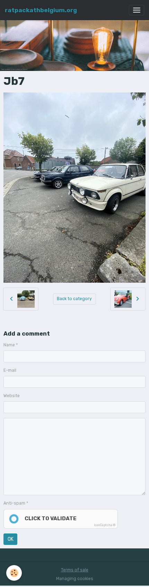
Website (11, 395)
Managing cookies (74, 578)
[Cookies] (14, 573)
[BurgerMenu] (136, 10)
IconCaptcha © (104, 525)
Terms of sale (74, 570)
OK (11, 539)
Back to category (74, 298)
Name (9, 345)
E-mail (9, 370)
